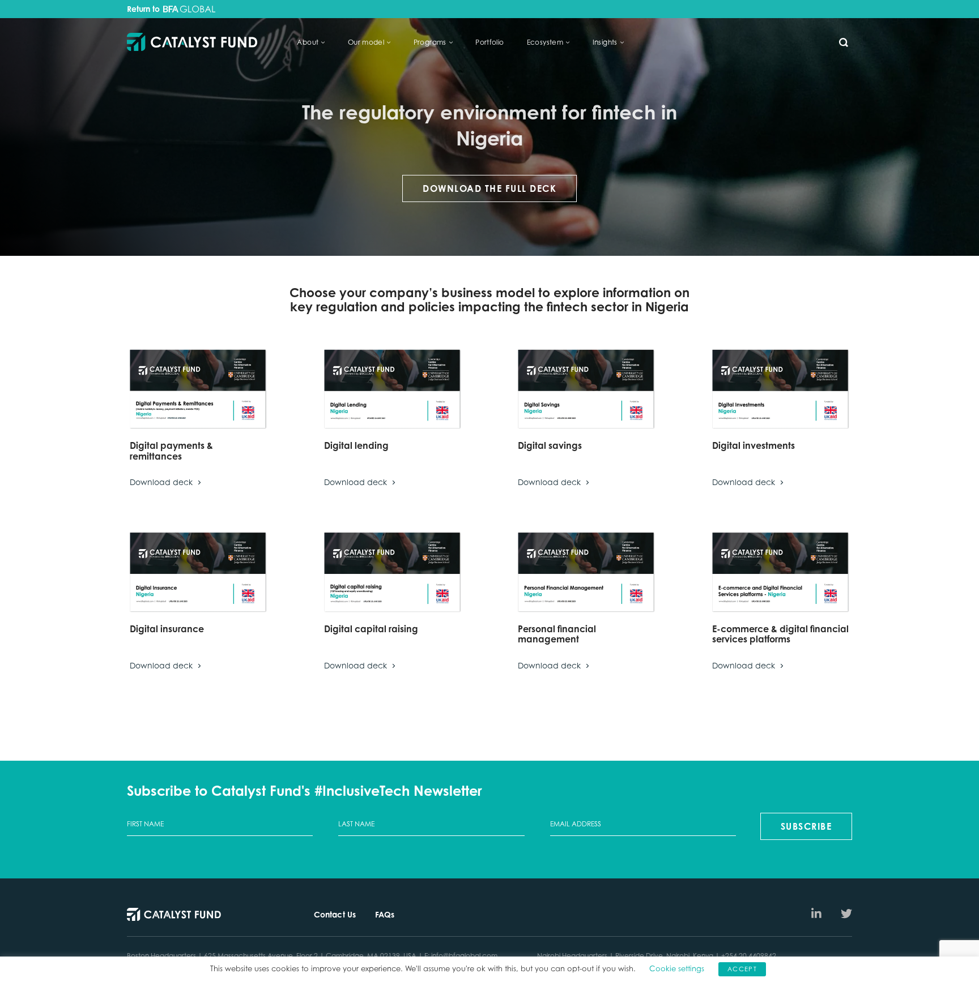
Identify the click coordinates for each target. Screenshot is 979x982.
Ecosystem (545, 42)
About (307, 42)
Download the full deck (489, 188)
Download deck (162, 482)
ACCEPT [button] (742, 969)
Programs (430, 42)
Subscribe (806, 826)
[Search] (843, 42)
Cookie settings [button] (676, 968)
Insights (605, 42)
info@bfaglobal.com (464, 955)
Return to (144, 9)
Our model (366, 42)
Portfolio (489, 42)
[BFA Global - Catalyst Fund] (192, 43)
